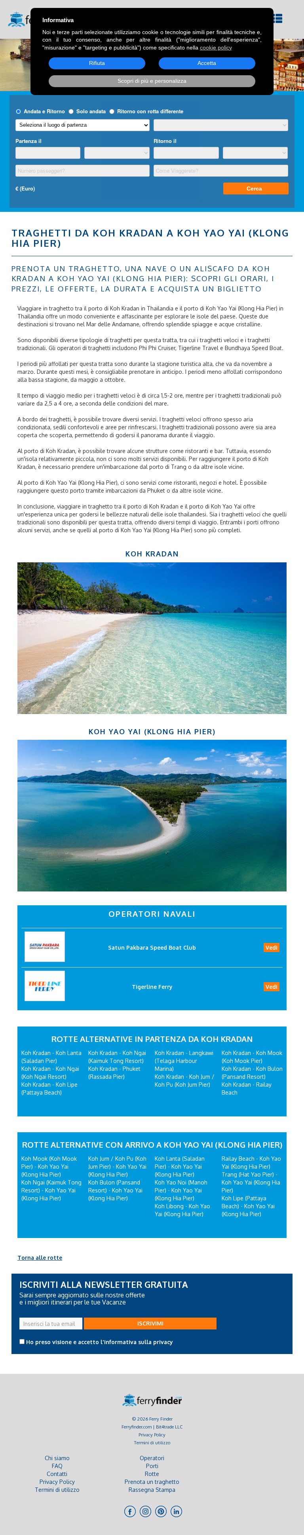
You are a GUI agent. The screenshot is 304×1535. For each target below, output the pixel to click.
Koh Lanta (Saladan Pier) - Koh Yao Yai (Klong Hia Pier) (180, 1166)
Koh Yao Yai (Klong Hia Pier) (152, 731)
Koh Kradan (152, 553)
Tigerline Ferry (152, 986)
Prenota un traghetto (152, 1481)
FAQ (57, 1466)
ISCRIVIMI (150, 1323)
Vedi (271, 947)
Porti (152, 1466)
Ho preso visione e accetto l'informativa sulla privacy (99, 1342)
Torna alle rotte (39, 1257)
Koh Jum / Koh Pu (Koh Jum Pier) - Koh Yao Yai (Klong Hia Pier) (117, 1166)
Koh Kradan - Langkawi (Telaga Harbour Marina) (184, 1060)
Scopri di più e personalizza (152, 81)
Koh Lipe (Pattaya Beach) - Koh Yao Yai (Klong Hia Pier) (248, 1206)
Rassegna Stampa (152, 1489)
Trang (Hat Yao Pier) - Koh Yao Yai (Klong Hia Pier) (251, 1182)
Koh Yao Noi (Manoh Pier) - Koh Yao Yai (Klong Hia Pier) (181, 1190)
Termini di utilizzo (152, 1442)
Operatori (152, 1458)
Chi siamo (57, 1458)
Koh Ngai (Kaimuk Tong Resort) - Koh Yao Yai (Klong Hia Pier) (51, 1190)
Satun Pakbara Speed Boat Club (152, 947)
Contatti (57, 1473)
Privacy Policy (152, 1435)
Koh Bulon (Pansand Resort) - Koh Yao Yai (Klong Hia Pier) (115, 1190)
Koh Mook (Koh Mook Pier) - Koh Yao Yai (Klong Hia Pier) (49, 1166)
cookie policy (216, 47)
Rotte (152, 1473)
